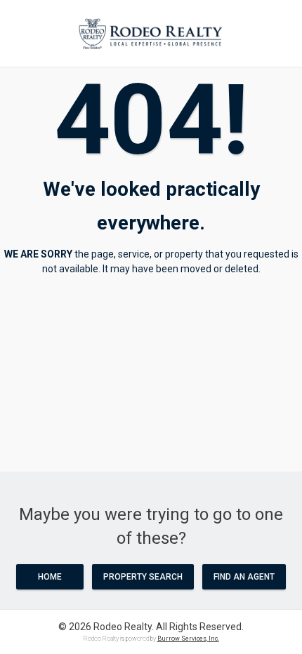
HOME (50, 577)
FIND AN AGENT (244, 577)
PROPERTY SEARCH (143, 577)
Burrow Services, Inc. (188, 638)
